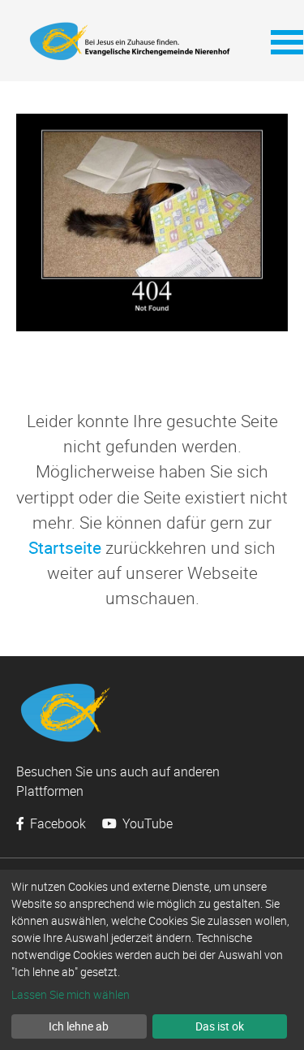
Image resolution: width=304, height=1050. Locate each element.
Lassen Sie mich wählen (70, 994)
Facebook (56, 823)
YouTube (146, 823)
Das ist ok (219, 1026)
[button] (279, 40)
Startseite (64, 547)
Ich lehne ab (79, 1026)
